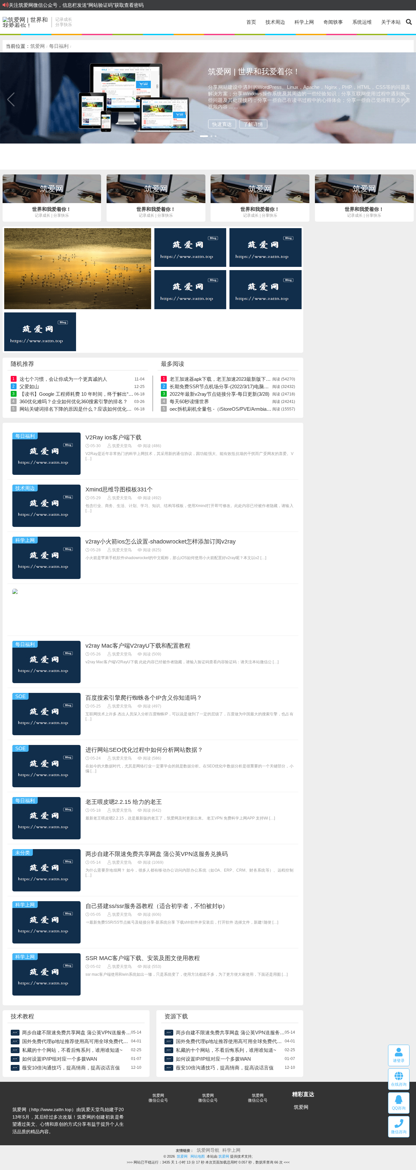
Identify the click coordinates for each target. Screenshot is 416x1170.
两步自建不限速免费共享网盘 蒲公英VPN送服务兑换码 (81, 1032)
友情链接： (185, 1150)
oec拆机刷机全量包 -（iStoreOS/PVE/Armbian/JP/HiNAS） (233, 409)
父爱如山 (29, 386)
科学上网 (304, 22)
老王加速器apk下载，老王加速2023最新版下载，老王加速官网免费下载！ (249, 379)
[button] (204, 136)
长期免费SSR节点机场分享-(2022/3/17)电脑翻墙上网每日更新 (236, 386)
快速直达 (222, 124)
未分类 (22, 852)
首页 (251, 22)
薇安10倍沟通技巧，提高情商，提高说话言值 (71, 1067)
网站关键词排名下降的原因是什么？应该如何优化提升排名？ (85, 409)
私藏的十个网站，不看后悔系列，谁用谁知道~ (72, 1050)
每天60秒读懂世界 (189, 401)
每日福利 (59, 46)
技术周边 (275, 22)
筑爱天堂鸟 (121, 446)
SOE (20, 696)
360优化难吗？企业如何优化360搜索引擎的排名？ (74, 401)
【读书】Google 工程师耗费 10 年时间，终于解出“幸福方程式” (87, 394)
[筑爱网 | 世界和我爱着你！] (25, 22)
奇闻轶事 (333, 22)
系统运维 (362, 22)
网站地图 (197, 1156)
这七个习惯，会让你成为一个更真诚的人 (63, 379)
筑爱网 (37, 46)
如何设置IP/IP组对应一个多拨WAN (59, 1059)
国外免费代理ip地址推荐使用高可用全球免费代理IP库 (79, 1041)
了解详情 (253, 124)
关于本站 (391, 22)
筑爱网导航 (208, 1150)
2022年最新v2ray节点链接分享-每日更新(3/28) (219, 394)
